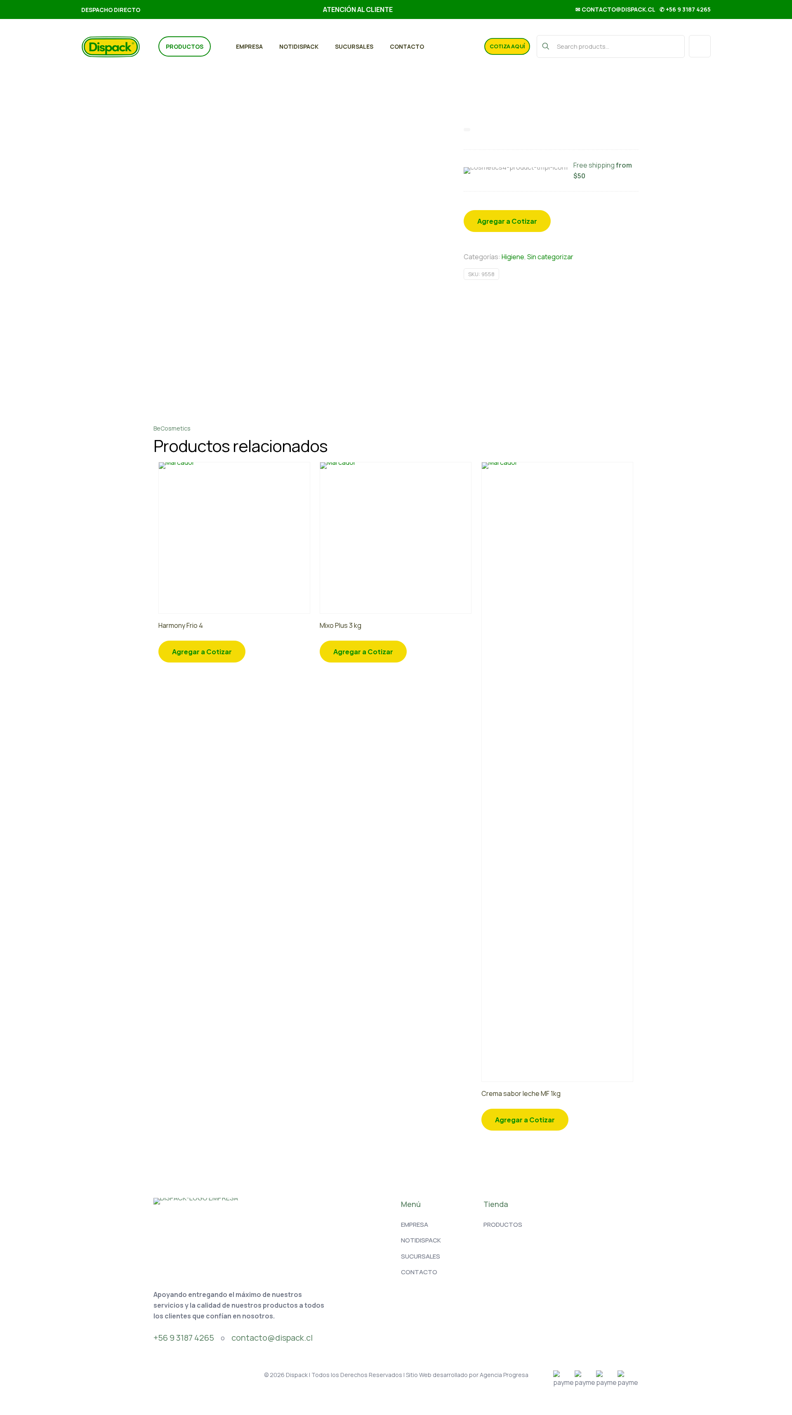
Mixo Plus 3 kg (340, 625)
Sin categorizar (550, 256)
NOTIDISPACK (421, 1240)
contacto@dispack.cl (272, 1337)
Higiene (513, 256)
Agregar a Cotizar (507, 221)
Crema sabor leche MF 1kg (521, 1093)
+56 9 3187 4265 (183, 1337)
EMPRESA (414, 1224)
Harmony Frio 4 (180, 625)
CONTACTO (419, 1272)
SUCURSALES (420, 1256)
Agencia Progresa (504, 1375)
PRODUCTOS (502, 1224)
